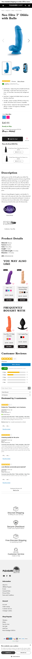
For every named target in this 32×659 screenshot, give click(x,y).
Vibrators (4, 620)
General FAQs (6, 591)
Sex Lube (4, 626)
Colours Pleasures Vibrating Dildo (22, 288)
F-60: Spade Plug (22, 334)
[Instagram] (10, 576)
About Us (4, 585)
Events (4, 589)
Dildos (12, 10)
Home (2, 10)
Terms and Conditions (8, 595)
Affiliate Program (6, 587)
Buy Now (9, 299)
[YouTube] (3, 576)
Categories (7, 10)
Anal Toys (5, 628)
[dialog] (16, 651)
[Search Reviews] (29, 388)
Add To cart (13, 139)
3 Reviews (13, 81)
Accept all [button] (8, 652)
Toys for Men (5, 624)
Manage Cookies (7, 610)
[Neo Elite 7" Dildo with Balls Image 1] (16, 40)
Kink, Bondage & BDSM (8, 630)
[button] (5, 5)
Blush (11, 215)
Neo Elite (12, 229)
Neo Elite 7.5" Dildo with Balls (9, 335)
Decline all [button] (23, 652)
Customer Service (7, 608)
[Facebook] (7, 576)
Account (4, 604)
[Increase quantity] (9, 134)
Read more (29, 649)
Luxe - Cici (9, 287)
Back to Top (16, 490)
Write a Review (20, 81)
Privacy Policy (6, 593)
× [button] (30, 645)
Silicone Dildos (18, 10)
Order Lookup (6, 606)
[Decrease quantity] (3, 134)
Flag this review (6, 429)
